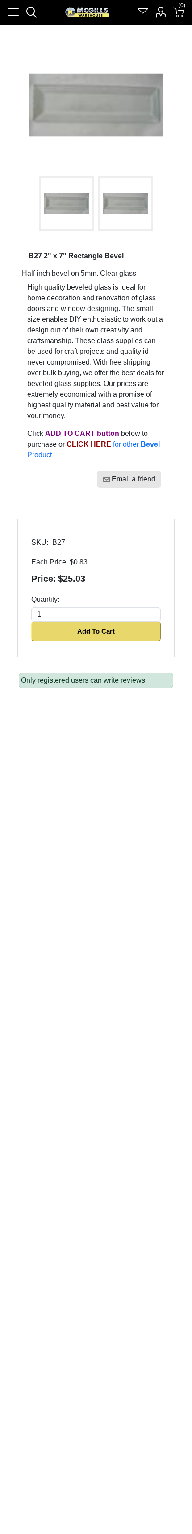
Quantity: (45, 599)
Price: (43, 579)
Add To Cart (96, 631)
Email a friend (133, 479)
